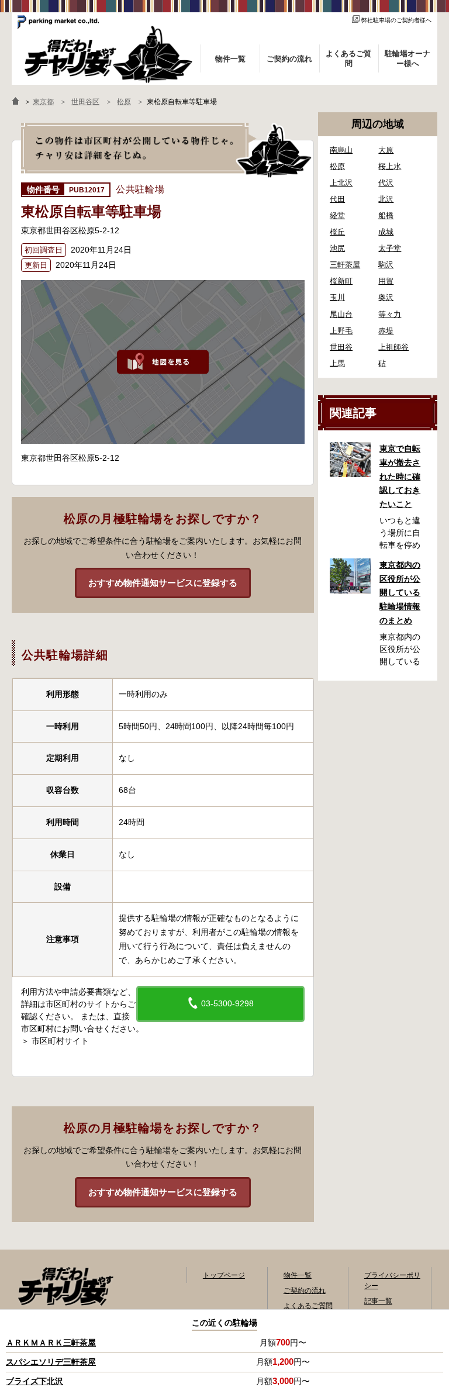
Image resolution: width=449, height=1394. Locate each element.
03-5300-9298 (226, 1003)
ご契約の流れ (305, 1290)
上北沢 (341, 182)
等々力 (389, 314)
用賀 (385, 281)
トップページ (224, 1275)
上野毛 (341, 330)
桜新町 (341, 281)
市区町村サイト (60, 1041)
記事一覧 (378, 1301)
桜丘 (337, 231)
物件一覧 (298, 1275)
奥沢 (385, 297)
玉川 (337, 297)
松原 (337, 166)
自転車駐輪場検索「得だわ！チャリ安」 (65, 1286)
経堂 (337, 215)
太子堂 (389, 248)
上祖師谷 (393, 347)
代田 (337, 199)
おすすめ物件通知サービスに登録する (162, 583)
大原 (385, 150)
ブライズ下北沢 (34, 1381)
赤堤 (385, 330)
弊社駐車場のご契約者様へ (396, 20)
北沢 (385, 199)
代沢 (385, 182)
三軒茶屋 (345, 264)
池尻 (337, 248)
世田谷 (341, 347)
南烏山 (341, 150)
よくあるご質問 (308, 1306)
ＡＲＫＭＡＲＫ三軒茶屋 (51, 1342)
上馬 (337, 363)
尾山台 (341, 314)
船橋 (385, 215)
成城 (385, 231)
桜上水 (389, 166)
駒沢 (385, 264)
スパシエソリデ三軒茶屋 (51, 1362)
